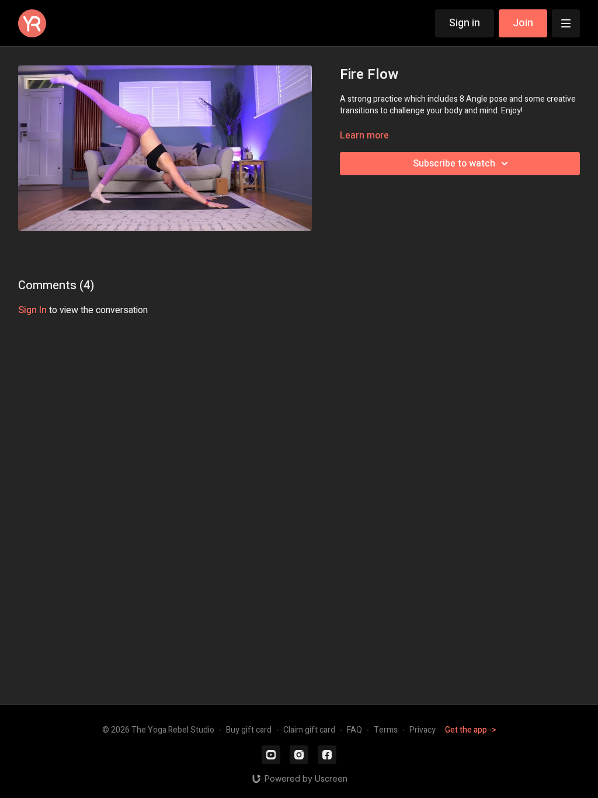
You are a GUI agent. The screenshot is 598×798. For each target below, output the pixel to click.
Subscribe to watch (454, 164)
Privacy (422, 730)
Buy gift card (249, 730)
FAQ (354, 730)
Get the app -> (470, 730)
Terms (386, 730)
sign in (32, 310)
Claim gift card (309, 730)
